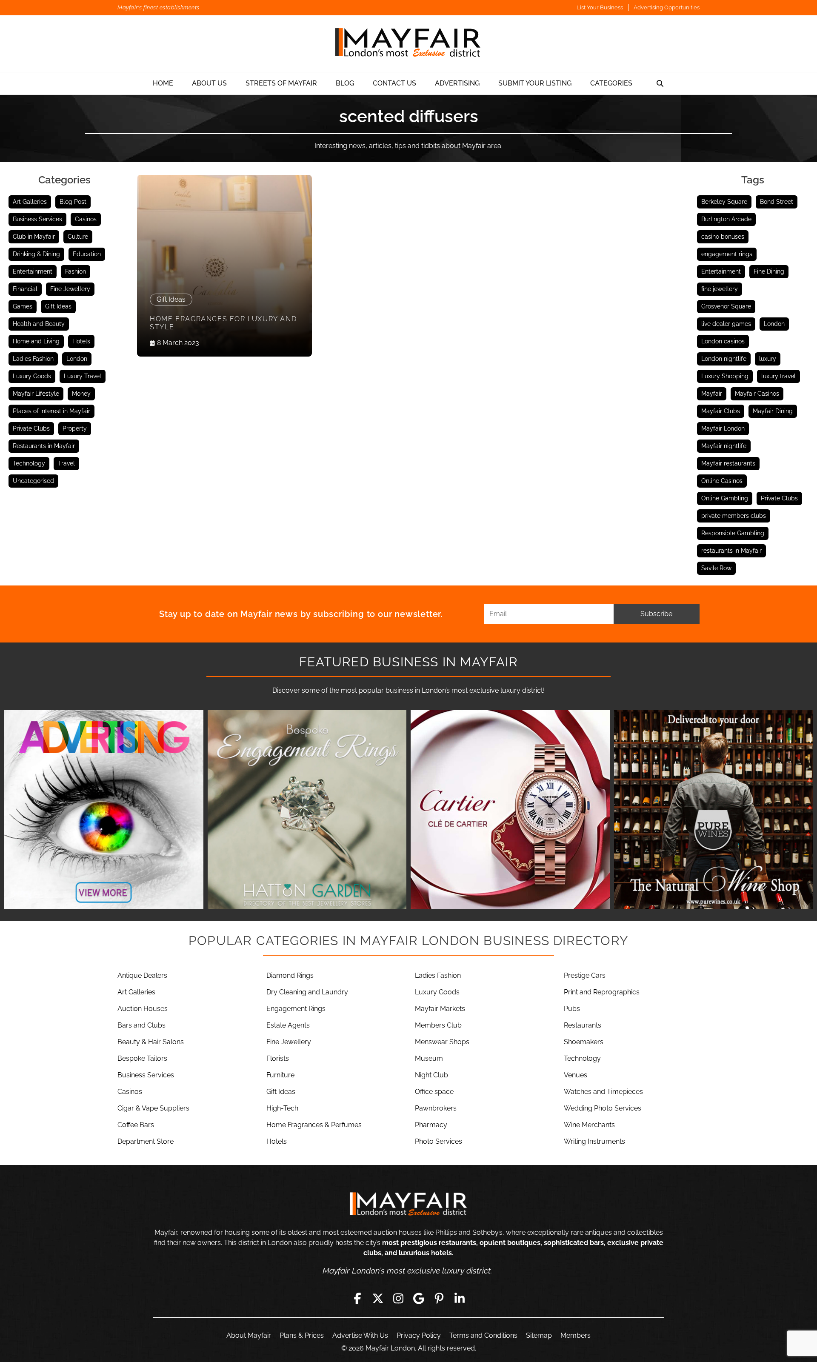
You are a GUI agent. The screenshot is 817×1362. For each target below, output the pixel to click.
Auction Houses (142, 1009)
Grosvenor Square (726, 306)
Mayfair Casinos (757, 393)
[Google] (418, 1298)
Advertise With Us (360, 1335)
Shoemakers (583, 1042)
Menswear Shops (442, 1042)
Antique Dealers (142, 975)
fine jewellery (719, 289)
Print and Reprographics (602, 992)
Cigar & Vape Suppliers (153, 1108)
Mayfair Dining (773, 411)
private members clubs (733, 515)
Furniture (280, 1075)
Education (87, 254)
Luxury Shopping (724, 376)
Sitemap (539, 1335)
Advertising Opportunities (667, 7)
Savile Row (716, 568)
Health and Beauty (39, 323)
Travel (66, 463)
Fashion (75, 271)
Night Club (431, 1075)
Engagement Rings (296, 1009)
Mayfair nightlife (723, 446)
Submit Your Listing (534, 83)
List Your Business (600, 7)
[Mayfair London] (408, 43)
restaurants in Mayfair (731, 550)
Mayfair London (723, 428)
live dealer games (726, 323)
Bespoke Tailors (142, 1058)
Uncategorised (33, 480)
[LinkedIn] (459, 1298)
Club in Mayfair (34, 236)
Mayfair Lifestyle (36, 393)
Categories (611, 83)
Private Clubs (31, 428)
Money (81, 393)
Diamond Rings (290, 975)
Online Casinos (722, 480)
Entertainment (32, 271)
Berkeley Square (724, 201)
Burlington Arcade (726, 219)
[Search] (660, 83)
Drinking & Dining (36, 254)
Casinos (86, 219)
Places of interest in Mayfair (51, 411)
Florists (277, 1058)
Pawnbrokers (436, 1108)
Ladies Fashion (33, 358)
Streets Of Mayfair (281, 83)
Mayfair (711, 393)
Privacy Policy (419, 1335)
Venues (575, 1075)
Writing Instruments (594, 1141)
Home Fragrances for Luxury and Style (223, 323)
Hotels (81, 341)
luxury (767, 358)
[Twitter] (378, 1298)
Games (22, 306)
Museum (429, 1058)
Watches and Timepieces (603, 1092)
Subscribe (656, 614)
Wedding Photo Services (602, 1108)
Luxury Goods (32, 376)
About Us (209, 83)
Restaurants (582, 1025)
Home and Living (36, 341)
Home (163, 83)
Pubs (572, 1009)
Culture (78, 236)
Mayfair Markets (440, 1009)
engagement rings (726, 254)
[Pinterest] (439, 1298)
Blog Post (73, 201)
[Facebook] (357, 1298)
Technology (29, 463)
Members (575, 1335)
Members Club (438, 1025)
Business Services (37, 219)
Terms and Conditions (483, 1335)
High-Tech (282, 1108)
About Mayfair (248, 1335)
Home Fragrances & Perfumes (314, 1125)
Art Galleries (30, 201)
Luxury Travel (82, 376)
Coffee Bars (135, 1125)
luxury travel (778, 376)
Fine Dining (769, 271)
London (76, 358)
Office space (434, 1092)
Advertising (457, 83)
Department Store (145, 1141)
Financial (25, 289)
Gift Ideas (58, 306)
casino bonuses (722, 236)
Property (75, 428)
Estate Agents (288, 1025)
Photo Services (438, 1141)
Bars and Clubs (141, 1025)
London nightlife (723, 358)
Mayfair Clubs (720, 411)
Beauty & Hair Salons (150, 1042)
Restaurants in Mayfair (44, 446)
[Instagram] (398, 1298)
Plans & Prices (302, 1335)
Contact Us (394, 83)
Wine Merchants (589, 1125)
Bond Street (776, 201)
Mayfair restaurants (728, 463)
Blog (345, 83)
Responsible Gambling (732, 533)
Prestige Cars (585, 975)
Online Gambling (724, 498)
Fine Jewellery (70, 289)
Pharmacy (431, 1125)
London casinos (723, 341)
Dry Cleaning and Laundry (307, 992)
